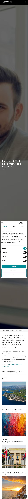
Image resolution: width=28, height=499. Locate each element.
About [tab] (23, 226)
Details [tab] (14, 226)
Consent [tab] (5, 226)
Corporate (13, 372)
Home (3, 330)
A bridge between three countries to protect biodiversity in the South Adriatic (12, 410)
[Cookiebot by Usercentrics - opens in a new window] (17, 223)
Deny (14, 275)
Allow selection (14, 270)
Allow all (14, 266)
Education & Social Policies (13, 371)
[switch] (25, 252)
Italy (17, 372)
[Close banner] (26, 222)
